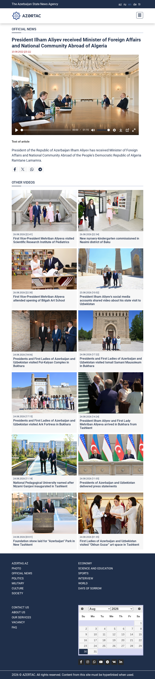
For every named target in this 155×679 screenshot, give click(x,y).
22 (140, 640)
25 (103, 645)
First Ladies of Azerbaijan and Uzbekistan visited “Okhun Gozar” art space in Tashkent (109, 542)
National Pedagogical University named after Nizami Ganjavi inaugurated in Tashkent (43, 484)
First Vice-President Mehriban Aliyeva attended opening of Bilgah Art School (39, 298)
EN (129, 4)
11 (104, 634)
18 (103, 640)
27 (122, 645)
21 (131, 640)
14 (131, 634)
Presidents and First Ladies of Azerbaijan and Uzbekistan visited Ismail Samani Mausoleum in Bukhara (111, 362)
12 (113, 634)
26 (113, 645)
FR (139, 4)
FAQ (14, 627)
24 (95, 645)
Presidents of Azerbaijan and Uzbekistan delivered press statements (107, 484)
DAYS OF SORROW (90, 588)
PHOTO (16, 568)
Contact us (20, 607)
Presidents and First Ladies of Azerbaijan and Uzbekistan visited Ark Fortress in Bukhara (44, 422)
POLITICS (18, 578)
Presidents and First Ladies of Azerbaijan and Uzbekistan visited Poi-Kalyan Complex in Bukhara (44, 362)
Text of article (20, 141)
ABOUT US (18, 612)
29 (140, 645)
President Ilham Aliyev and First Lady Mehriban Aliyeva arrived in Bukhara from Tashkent (108, 424)
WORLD (83, 583)
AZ (120, 4)
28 (131, 645)
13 (122, 634)
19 (113, 640)
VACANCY (18, 622)
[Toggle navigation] (138, 14)
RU (125, 4)
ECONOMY (85, 563)
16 (85, 640)
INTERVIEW (85, 578)
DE (134, 4)
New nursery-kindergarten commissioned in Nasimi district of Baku (109, 240)
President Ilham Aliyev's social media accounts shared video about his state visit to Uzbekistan (110, 300)
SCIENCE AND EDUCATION (95, 568)
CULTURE (18, 588)
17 (95, 640)
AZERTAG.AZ (20, 563)
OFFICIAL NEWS (24, 29)
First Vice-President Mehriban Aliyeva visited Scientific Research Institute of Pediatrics (43, 240)
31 (95, 651)
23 (85, 645)
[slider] (46, 130)
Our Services (21, 617)
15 (140, 634)
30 (85, 651)
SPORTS (83, 573)
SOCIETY (17, 593)
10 (95, 634)
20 (122, 640)
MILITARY (18, 583)
